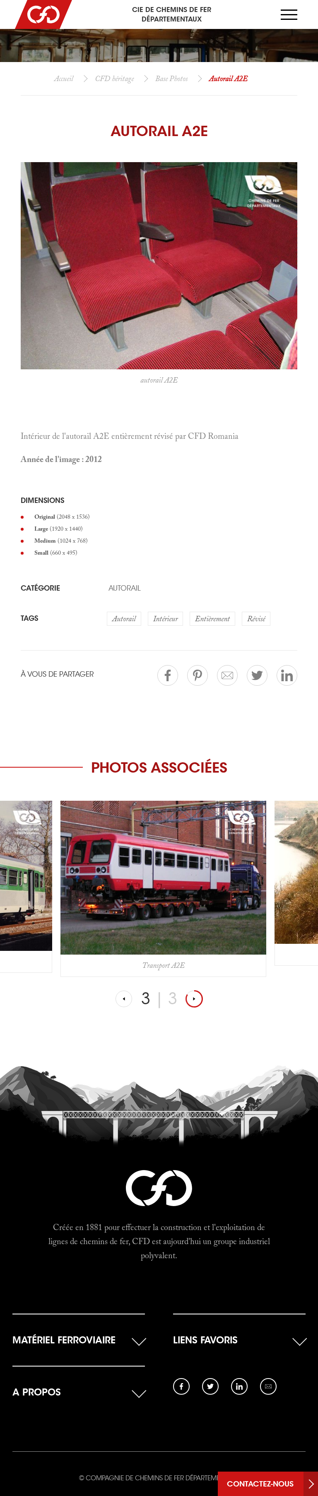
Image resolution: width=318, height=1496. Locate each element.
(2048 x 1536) (62, 516)
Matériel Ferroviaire (64, 1340)
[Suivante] (194, 999)
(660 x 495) (55, 552)
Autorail (124, 588)
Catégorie (40, 588)
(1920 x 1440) (58, 528)
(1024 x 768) (61, 540)
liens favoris (205, 1340)
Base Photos (171, 78)
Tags (29, 618)
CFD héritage (114, 78)
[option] (163, 883)
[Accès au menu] (289, 15)
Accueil (63, 78)
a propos (36, 1392)
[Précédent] (124, 999)
